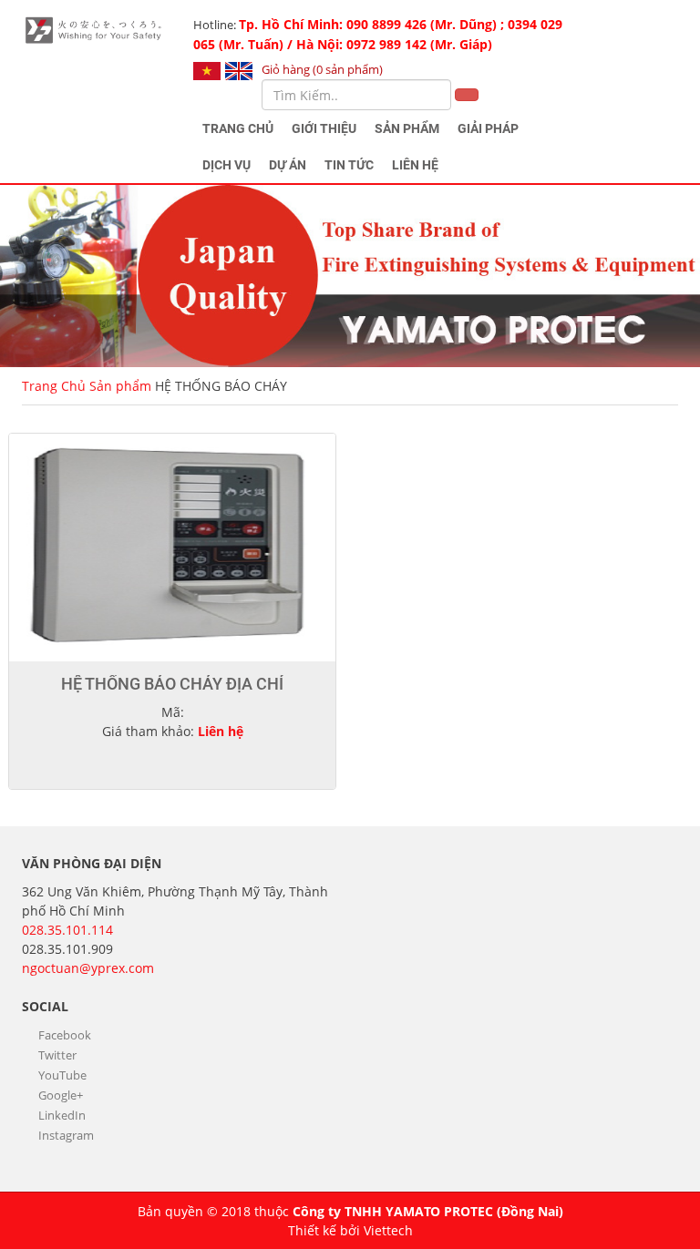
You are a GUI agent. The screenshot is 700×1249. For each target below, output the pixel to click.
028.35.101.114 (67, 929)
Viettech (388, 1230)
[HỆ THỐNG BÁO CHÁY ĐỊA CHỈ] (172, 547)
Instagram (65, 1135)
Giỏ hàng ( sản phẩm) (322, 69)
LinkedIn (61, 1115)
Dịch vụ (226, 165)
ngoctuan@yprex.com (88, 968)
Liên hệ (415, 165)
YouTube (61, 1075)
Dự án (287, 165)
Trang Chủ (237, 128)
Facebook (63, 1035)
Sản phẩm (407, 128)
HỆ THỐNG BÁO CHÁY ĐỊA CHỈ (172, 683)
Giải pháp (488, 128)
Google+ (59, 1095)
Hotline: (377, 34)
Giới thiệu (324, 128)
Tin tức (349, 165)
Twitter (56, 1055)
